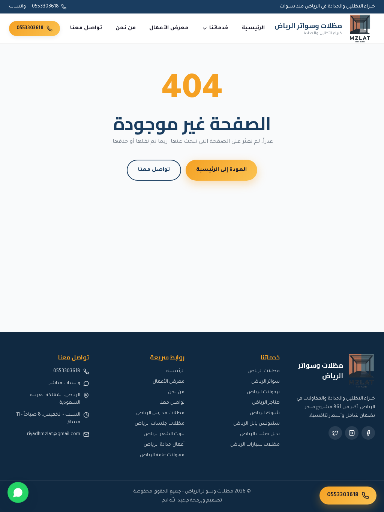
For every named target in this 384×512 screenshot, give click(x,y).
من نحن (126, 28)
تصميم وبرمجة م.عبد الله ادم (192, 500)
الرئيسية (253, 28)
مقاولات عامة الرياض (162, 455)
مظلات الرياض (264, 371)
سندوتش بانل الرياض (256, 424)
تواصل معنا (86, 28)
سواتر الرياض (265, 382)
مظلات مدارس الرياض (160, 413)
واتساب (17, 6)
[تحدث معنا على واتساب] (18, 492)
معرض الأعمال (168, 28)
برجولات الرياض (263, 392)
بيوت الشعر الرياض (164, 434)
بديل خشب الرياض (260, 434)
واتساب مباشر (64, 383)
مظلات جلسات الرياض (159, 424)
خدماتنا (218, 28)
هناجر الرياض (266, 403)
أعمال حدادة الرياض (164, 445)
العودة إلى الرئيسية (221, 170)
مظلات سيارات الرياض (255, 445)
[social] (368, 433)
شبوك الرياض (265, 413)
